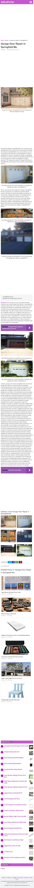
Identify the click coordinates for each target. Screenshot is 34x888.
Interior (4, 49)
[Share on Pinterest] (20, 562)
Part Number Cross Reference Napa (13, 840)
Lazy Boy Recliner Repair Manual (13, 769)
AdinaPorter (7, 1)
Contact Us (8, 877)
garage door (6, 566)
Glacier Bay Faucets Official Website (13, 757)
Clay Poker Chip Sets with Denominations (12, 657)
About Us (26, 877)
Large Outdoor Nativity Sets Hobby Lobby (15, 822)
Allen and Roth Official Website (12, 763)
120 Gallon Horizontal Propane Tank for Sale (16, 746)
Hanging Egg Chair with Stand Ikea (10, 700)
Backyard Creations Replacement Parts (14, 857)
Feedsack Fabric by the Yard (11, 752)
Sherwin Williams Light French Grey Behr (15, 816)
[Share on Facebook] (13, 562)
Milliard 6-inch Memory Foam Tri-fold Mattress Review (15, 635)
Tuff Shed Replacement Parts (12, 799)
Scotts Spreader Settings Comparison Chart (15, 787)
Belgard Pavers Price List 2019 (12, 845)
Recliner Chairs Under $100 (8, 614)
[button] (30, 2)
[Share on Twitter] (9, 562)
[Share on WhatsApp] (16, 562)
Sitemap (4, 877)
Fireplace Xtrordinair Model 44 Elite (14, 810)
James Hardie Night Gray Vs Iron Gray (11, 678)
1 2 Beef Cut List (8, 851)
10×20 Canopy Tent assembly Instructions (15, 804)
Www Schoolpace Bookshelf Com (13, 828)
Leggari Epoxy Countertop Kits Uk (13, 793)
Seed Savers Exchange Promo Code (11, 592)
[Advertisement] (17, 22)
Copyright (14, 877)
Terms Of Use (20, 877)
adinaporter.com (5, 302)
